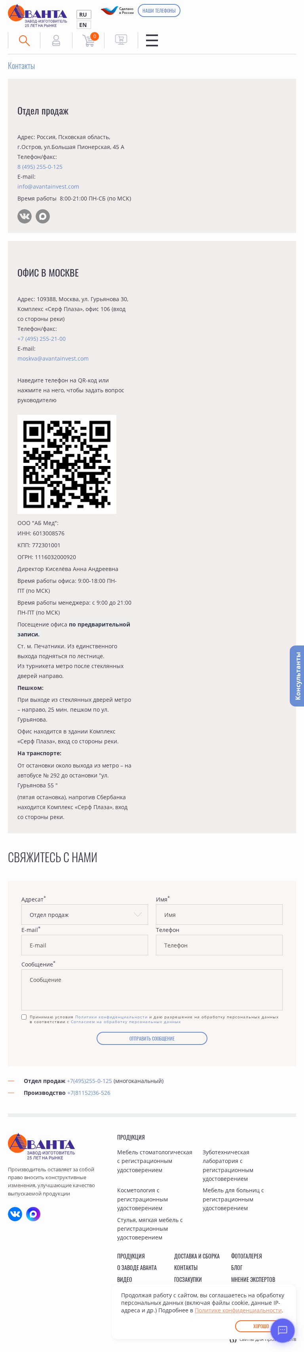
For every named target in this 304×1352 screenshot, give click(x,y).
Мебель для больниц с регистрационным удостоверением (233, 1199)
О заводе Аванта (137, 1267)
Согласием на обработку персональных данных (126, 1021)
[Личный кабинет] (56, 40)
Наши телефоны (159, 10)
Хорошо (261, 1326)
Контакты (186, 1267)
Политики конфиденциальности (111, 1017)
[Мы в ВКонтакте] (24, 216)
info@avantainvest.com (48, 186)
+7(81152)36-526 (88, 1092)
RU (83, 14)
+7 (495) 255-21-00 (41, 338)
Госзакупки (188, 1279)
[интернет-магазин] (121, 39)
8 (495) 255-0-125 (40, 166)
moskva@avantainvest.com (53, 358)
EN (83, 25)
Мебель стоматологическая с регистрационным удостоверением (154, 1161)
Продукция (131, 1137)
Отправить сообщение (152, 1038)
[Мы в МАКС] (43, 216)
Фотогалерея (246, 1256)
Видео (124, 1279)
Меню (152, 40)
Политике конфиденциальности (238, 1310)
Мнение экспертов (253, 1279)
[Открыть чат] (282, 1330)
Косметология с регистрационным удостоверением (142, 1199)
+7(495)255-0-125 (89, 1081)
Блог (236, 1267)
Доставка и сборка (197, 1256)
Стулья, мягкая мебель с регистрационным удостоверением (150, 1228)
